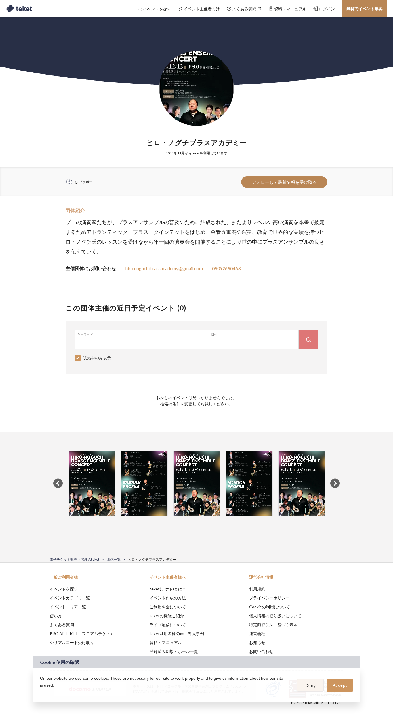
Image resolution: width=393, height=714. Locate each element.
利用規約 (257, 588)
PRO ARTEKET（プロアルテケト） (82, 633)
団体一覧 (114, 559)
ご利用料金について (168, 606)
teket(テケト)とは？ (168, 588)
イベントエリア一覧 (68, 606)
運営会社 (257, 633)
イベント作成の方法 (168, 597)
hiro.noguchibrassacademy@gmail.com (164, 268)
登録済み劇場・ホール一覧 (174, 651)
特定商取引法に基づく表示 (273, 624)
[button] (41, 693)
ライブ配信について (168, 624)
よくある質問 (62, 624)
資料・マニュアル (166, 642)
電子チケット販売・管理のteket (74, 559)
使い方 (56, 615)
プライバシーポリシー (269, 597)
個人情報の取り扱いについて (275, 615)
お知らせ (257, 642)
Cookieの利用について (269, 606)
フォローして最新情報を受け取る (284, 182)
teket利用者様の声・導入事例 (177, 633)
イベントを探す (64, 588)
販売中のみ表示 (97, 357)
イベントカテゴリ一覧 (70, 597)
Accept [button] (340, 685)
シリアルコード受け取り (72, 642)
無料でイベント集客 (364, 8)
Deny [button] (310, 685)
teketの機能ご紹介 (167, 615)
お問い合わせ (261, 651)
